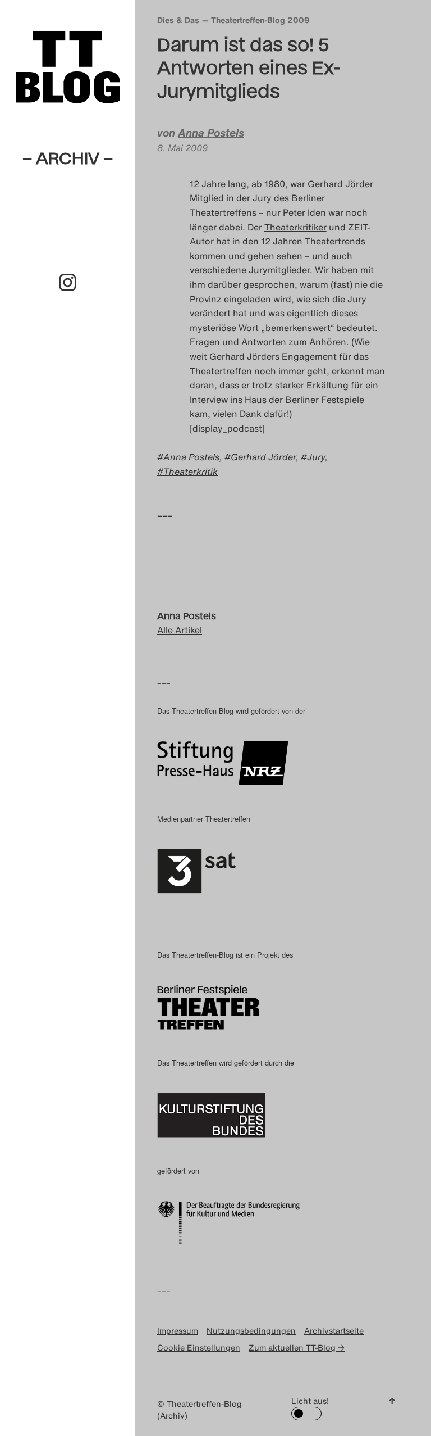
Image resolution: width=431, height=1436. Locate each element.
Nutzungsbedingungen (251, 1331)
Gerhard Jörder (263, 457)
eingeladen (247, 299)
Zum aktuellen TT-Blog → (297, 1347)
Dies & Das (178, 20)
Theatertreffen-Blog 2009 (260, 20)
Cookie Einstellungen (198, 1347)
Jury (262, 198)
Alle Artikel (179, 630)
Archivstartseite (334, 1331)
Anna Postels (211, 133)
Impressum (177, 1331)
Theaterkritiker (295, 227)
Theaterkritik (190, 471)
